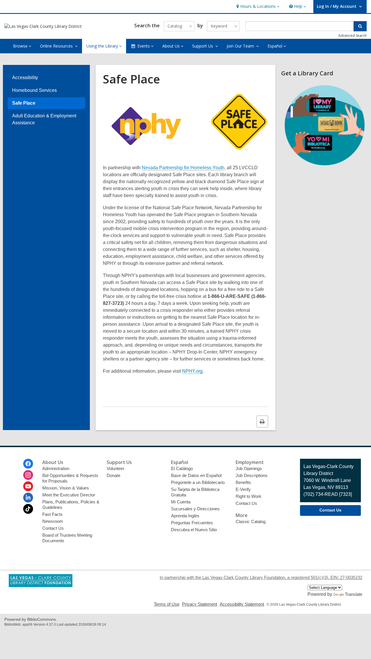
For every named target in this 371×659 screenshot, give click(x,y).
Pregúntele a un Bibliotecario (198, 482)
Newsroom (52, 521)
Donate (113, 475)
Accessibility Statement (242, 604)
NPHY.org (192, 371)
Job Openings (249, 468)
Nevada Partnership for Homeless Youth (183, 167)
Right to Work (248, 496)
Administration (55, 468)
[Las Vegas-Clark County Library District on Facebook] (28, 464)
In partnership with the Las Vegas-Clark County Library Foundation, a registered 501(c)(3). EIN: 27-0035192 (261, 577)
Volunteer (115, 468)
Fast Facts (52, 514)
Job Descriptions (252, 475)
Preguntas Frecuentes (192, 522)
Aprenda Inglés (185, 515)
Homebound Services (34, 90)
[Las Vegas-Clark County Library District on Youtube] (28, 486)
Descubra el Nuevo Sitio (194, 529)
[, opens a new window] (324, 167)
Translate (353, 594)
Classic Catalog (250, 521)
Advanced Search (352, 35)
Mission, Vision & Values (65, 487)
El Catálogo (182, 468)
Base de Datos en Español (196, 475)
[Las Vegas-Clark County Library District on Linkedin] (28, 498)
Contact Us (53, 528)
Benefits (243, 482)
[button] (257, 6)
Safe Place (23, 103)
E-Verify (243, 489)
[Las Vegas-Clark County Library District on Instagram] (28, 475)
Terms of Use (166, 604)
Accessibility (25, 77)
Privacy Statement (199, 604)
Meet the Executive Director (68, 494)
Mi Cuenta (180, 501)
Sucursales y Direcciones (195, 508)
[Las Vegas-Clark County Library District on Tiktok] (28, 509)
